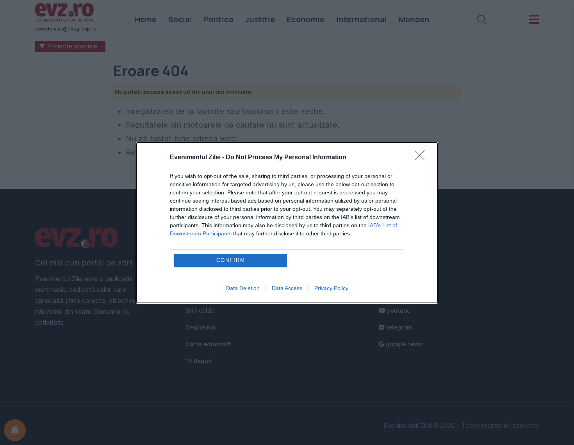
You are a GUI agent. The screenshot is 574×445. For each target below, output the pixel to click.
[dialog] (287, 222)
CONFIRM (230, 260)
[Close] (422, 157)
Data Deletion (243, 288)
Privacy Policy (331, 288)
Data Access (287, 288)
